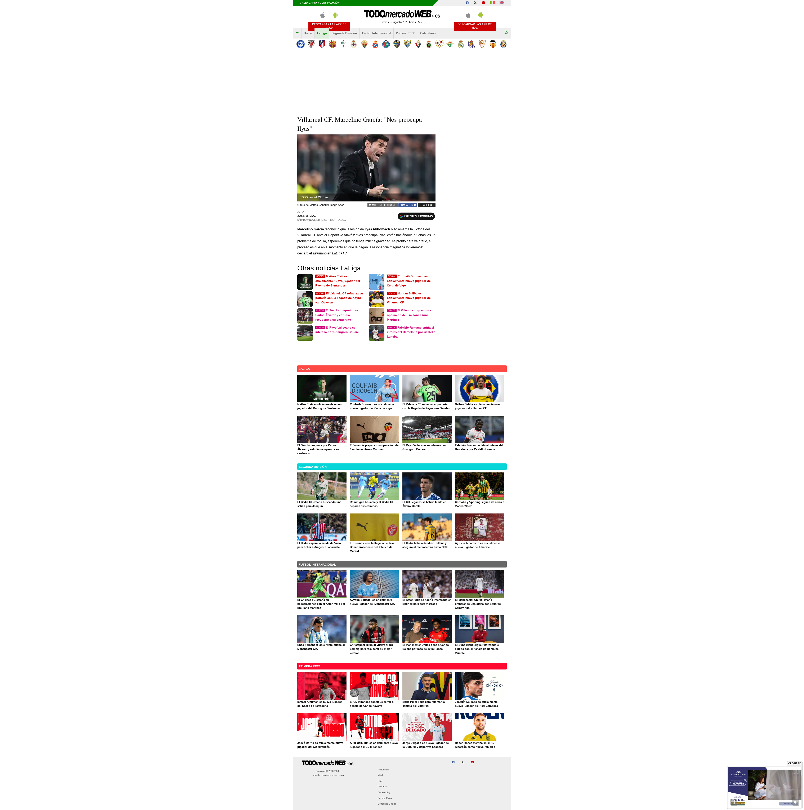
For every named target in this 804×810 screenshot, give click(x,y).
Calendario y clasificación (319, 2)
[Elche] (364, 44)
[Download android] (335, 16)
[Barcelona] (332, 44)
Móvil (380, 775)
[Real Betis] (450, 44)
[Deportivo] (354, 44)
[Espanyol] (375, 44)
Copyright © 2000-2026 (327, 771)
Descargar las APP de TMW (329, 26)
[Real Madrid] (460, 44)
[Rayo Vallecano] (439, 44)
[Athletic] (311, 44)
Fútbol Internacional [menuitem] (376, 33)
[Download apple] (323, 16)
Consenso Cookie (387, 803)
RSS (380, 781)
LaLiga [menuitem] (322, 33)
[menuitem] (297, 33)
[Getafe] (386, 44)
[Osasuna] (418, 44)
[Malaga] (407, 44)
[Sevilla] (482, 44)
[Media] (483, 3)
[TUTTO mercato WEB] (492, 3)
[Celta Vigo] (343, 44)
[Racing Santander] (428, 44)
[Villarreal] (503, 44)
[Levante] (396, 44)
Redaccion (383, 769)
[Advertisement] (402, 81)
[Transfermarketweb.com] (502, 3)
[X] (475, 3)
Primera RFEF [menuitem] (405, 33)
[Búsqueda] (507, 33)
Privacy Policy (385, 798)
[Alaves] (300, 44)
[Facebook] (467, 3)
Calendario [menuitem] (428, 33)
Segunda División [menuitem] (344, 33)
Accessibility (384, 792)
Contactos (383, 786)
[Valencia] (492, 44)
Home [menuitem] (308, 33)
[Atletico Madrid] (322, 44)
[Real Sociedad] (471, 44)
